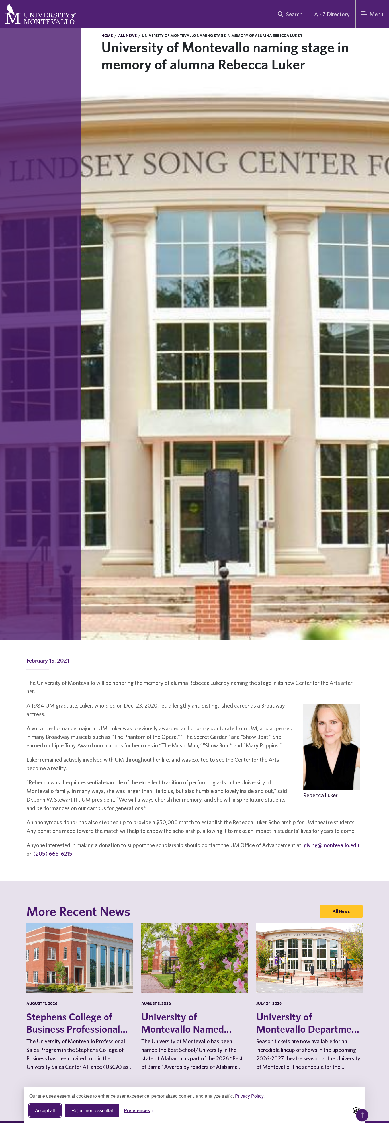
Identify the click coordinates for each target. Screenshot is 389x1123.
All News (127, 35)
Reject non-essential (92, 1110)
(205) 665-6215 (52, 853)
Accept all (45, 1110)
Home (107, 35)
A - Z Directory (332, 14)
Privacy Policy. (250, 1096)
